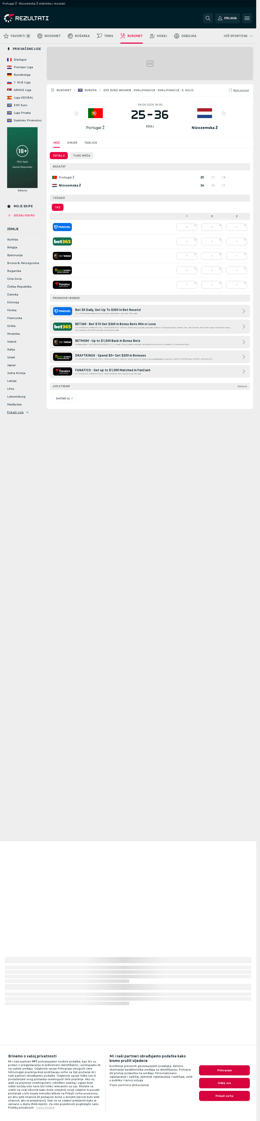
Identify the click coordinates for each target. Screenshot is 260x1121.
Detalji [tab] (59, 155)
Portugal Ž (95, 127)
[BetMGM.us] (62, 256)
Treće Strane (45, 1107)
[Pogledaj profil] (95, 113)
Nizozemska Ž (204, 127)
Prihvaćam (224, 1070)
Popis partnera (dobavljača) (129, 1085)
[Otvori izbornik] (247, 18)
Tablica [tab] (90, 142)
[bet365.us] (62, 241)
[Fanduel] (62, 227)
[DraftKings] (62, 270)
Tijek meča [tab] (81, 155)
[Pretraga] (208, 18)
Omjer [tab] (72, 142)
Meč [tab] (56, 142)
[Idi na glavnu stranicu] (39, 18)
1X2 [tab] (57, 207)
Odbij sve (224, 1083)
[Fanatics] (62, 285)
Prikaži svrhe (224, 1096)
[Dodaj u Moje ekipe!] (76, 113)
